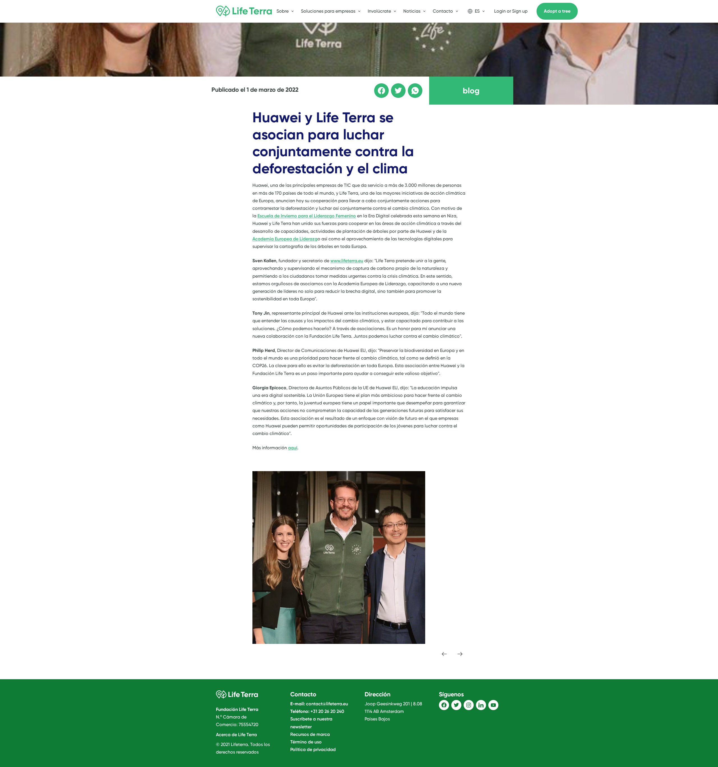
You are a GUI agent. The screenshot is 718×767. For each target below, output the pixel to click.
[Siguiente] (460, 654)
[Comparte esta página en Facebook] (377, 86)
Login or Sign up (511, 11)
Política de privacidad (313, 749)
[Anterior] (444, 654)
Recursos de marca (310, 734)
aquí (292, 447)
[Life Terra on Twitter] (456, 705)
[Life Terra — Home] (244, 11)
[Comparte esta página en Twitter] (394, 86)
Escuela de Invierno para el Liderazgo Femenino (306, 215)
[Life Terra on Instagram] (469, 705)
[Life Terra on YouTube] (493, 705)
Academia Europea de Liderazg (284, 238)
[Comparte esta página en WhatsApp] (411, 86)
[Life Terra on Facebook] (444, 705)
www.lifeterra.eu (346, 260)
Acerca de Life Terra (236, 734)
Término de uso (306, 742)
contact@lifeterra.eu (327, 703)
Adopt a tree (557, 11)
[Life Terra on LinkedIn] (481, 705)
